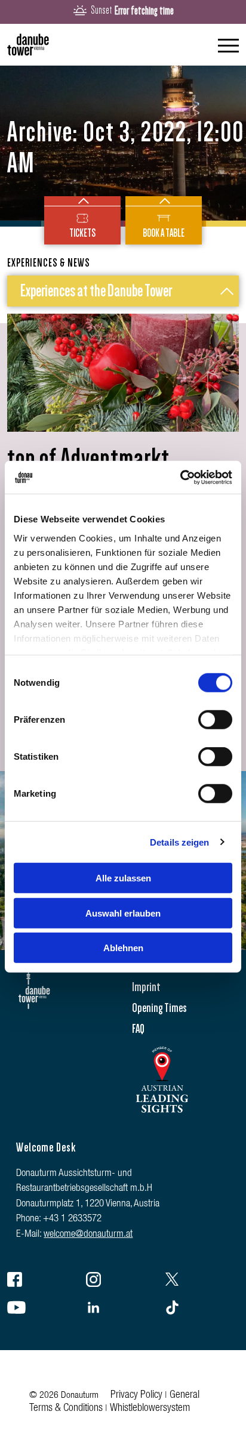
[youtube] (44, 1309)
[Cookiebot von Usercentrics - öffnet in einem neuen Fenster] (180, 477)
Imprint (146, 986)
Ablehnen (123, 948)
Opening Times (159, 1007)
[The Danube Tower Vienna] (28, 44)
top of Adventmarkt (88, 459)
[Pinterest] (202, 1309)
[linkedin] (123, 1309)
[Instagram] (123, 1281)
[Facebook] (44, 1281)
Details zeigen (179, 842)
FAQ (138, 1028)
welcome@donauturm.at (88, 1235)
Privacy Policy (136, 1395)
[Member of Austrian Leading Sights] (162, 1117)
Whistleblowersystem (150, 1408)
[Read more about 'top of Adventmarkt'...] (122, 373)
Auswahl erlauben (123, 913)
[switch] (215, 719)
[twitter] (202, 1281)
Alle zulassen (123, 878)
